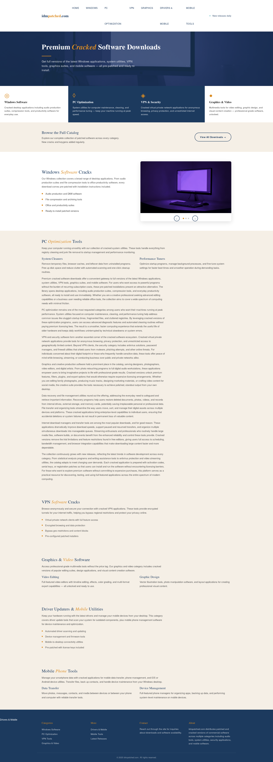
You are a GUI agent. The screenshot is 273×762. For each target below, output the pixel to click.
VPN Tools (47, 738)
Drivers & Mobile (166, 15)
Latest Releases (99, 738)
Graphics (147, 7)
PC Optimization (113, 15)
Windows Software (51, 729)
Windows (92, 7)
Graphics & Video (50, 743)
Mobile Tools (190, 15)
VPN (131, 7)
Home (75, 7)
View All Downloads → (213, 137)
